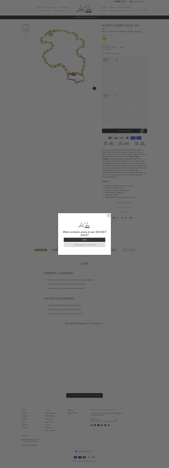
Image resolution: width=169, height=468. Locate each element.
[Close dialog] (108, 215)
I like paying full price (84, 245)
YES (84, 240)
